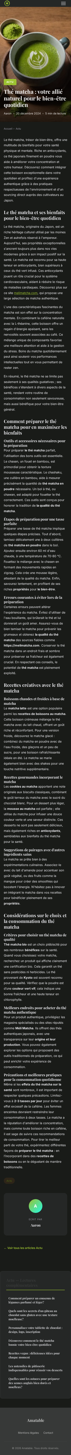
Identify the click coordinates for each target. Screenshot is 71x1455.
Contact (48, 1432)
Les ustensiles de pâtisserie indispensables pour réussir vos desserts (35, 1368)
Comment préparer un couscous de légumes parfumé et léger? (32, 1300)
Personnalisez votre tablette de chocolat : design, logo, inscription (35, 1330)
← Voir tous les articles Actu (23, 1248)
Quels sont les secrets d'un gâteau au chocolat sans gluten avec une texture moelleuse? (33, 1315)
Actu (10, 82)
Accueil (8, 128)
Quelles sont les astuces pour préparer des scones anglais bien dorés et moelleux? (34, 1383)
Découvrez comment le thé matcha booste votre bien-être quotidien (31, 1343)
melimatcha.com (25, 293)
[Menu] (63, 3)
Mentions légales (28, 1432)
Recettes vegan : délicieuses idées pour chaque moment (34, 1355)
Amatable (35, 1420)
